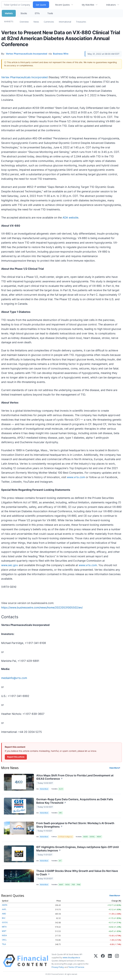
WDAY (99, 836)
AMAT (61, 884)
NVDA (67, 884)
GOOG (5, 922)
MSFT (4, 931)
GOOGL (92, 836)
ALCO (61, 789)
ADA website (70, 217)
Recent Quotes (62, 4)
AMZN (85, 836)
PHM (78, 884)
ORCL (4, 940)
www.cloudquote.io (71, 957)
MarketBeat (44, 789)
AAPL (4, 909)
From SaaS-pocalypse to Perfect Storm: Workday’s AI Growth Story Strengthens (75, 825)
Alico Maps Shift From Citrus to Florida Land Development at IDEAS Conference (75, 777)
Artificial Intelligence (65, 836)
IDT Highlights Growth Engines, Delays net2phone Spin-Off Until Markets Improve (77, 848)
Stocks (24, 13)
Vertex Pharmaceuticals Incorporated (24, 77)
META (4, 926)
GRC (60, 813)
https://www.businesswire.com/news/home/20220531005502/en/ (42, 607)
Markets (9, 13)
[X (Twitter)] (96, 961)
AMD (4, 913)
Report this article (15, 757)
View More (114, 767)
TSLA (4, 944)
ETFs (37, 13)
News (36, 21)
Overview (24, 21)
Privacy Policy (58, 967)
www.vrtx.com (76, 477)
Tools (50, 13)
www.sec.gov (9, 565)
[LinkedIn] (110, 961)
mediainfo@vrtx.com (14, 678)
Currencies (49, 21)
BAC (4, 918)
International (65, 21)
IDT (60, 861)
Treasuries (81, 21)
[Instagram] (117, 961)
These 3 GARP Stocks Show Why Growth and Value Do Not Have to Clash (77, 872)
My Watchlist (88, 4)
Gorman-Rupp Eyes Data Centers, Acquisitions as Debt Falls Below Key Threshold (74, 801)
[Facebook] (103, 961)
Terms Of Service (76, 967)
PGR (73, 884)
